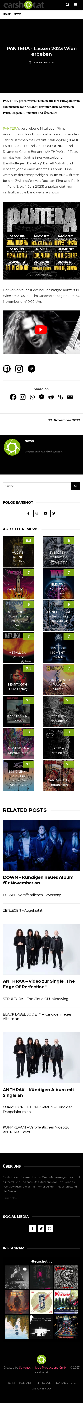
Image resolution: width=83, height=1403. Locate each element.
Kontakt (25, 1382)
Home (6, 14)
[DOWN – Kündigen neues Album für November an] (41, 845)
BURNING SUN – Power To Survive (58, 684)
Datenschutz (65, 1382)
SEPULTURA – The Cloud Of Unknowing (35, 999)
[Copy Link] (60, 397)
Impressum (44, 1382)
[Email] (70, 397)
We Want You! (41, 1388)
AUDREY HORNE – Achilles (18, 557)
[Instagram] (22, 397)
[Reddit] (51, 397)
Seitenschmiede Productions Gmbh (43, 1367)
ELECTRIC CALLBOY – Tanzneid (58, 589)
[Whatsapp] (32, 397)
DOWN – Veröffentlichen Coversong (32, 895)
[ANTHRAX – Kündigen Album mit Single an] (41, 1057)
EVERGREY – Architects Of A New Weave (58, 557)
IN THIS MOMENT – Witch (58, 652)
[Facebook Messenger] (41, 397)
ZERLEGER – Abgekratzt (22, 910)
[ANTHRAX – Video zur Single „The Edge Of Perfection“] (41, 949)
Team (11, 1382)
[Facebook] (13, 397)
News (29, 441)
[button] (17, 1277)
